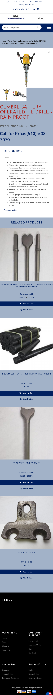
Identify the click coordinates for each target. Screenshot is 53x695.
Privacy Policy (7, 674)
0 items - (42, 17)
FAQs (30, 670)
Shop (4, 642)
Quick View (28, 310)
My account (33, 641)
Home (4, 41)
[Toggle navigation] (49, 28)
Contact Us (6, 650)
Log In (39, 18)
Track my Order (34, 645)
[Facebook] (38, 10)
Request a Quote (35, 678)
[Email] (34, 10)
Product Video (10, 210)
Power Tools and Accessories (19, 41)
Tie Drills (34, 41)
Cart (30, 649)
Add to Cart (28, 304)
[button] (49, 52)
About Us (6, 646)
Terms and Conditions (10, 678)
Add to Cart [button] (28, 393)
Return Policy (33, 674)
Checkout (32, 653)
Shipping (5, 670)
